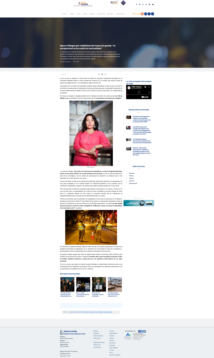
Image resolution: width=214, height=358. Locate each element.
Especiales (110, 14)
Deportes (92, 14)
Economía (112, 345)
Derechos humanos (114, 355)
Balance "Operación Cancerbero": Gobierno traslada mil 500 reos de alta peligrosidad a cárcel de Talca (141, 151)
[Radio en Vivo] (142, 13)
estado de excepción (88, 312)
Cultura (78, 14)
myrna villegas (99, 312)
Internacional (101, 14)
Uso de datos (97, 347)
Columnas (96, 333)
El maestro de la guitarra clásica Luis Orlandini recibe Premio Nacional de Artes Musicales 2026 (142, 119)
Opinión (85, 14)
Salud (111, 352)
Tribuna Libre (96, 338)
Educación (112, 343)
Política (72, 14)
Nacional (63, 74)
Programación (120, 14)
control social (73, 312)
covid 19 (80, 312)
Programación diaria (98, 342)
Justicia (111, 350)
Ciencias (111, 338)
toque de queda (107, 312)
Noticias (64, 14)
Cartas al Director (98, 336)
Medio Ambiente (113, 347)
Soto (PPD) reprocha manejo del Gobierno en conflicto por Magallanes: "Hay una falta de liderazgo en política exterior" (142, 130)
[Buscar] (149, 13)
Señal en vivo (97, 345)
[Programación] (145, 13)
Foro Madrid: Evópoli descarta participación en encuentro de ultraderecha (142, 141)
